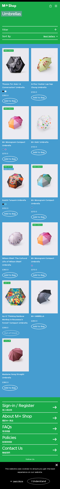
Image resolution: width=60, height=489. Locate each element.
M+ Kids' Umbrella (39, 142)
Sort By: (6, 36)
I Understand (38, 481)
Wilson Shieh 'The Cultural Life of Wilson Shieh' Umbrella (14, 261)
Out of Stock (10, 333)
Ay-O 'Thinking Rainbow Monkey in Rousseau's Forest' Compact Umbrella (14, 319)
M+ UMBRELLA (37, 316)
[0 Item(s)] (50, 6)
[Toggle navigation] (56, 6)
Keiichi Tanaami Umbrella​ (14, 200)
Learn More (18, 481)
